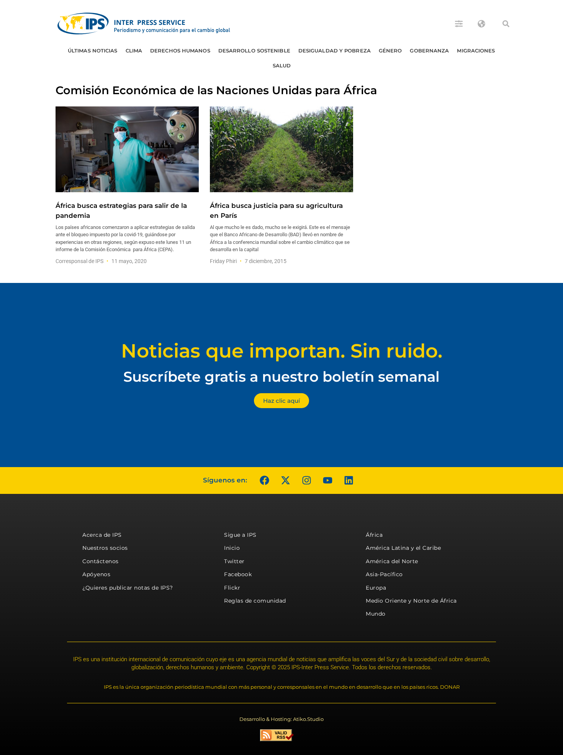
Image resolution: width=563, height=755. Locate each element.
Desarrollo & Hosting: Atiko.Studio (281, 719)
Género (390, 50)
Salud (282, 65)
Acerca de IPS (102, 534)
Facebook (238, 574)
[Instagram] (306, 480)
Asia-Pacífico (384, 574)
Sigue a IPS (240, 534)
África (374, 534)
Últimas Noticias (93, 50)
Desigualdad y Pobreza (334, 50)
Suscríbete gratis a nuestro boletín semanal (281, 376)
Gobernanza (429, 50)
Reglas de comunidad (255, 600)
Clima (134, 50)
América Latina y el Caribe (403, 547)
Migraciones (476, 50)
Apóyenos (96, 574)
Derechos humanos (180, 50)
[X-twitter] (285, 480)
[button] (506, 23)
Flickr (232, 587)
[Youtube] (327, 480)
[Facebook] (264, 480)
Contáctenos (100, 561)
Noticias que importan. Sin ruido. (281, 351)
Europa (376, 587)
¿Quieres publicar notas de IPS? (127, 587)
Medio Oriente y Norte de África (411, 600)
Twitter (234, 561)
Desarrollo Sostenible (254, 50)
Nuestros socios (105, 547)
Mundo (376, 613)
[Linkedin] (348, 480)
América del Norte (392, 561)
